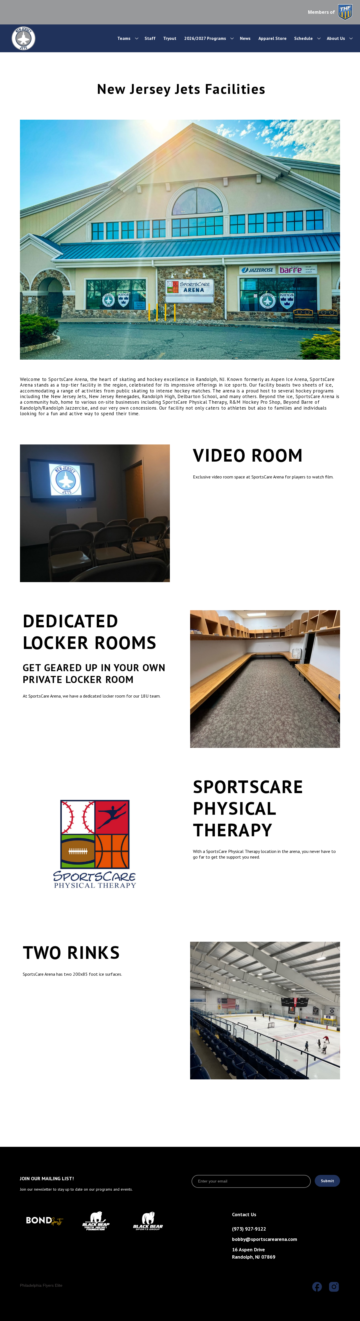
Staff (150, 38)
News (245, 38)
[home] (39, 38)
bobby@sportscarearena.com (264, 1239)
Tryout (169, 38)
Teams (123, 38)
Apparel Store (272, 38)
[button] (124, 38)
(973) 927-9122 (249, 1228)
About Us (336, 38)
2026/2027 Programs (205, 38)
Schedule (303, 38)
